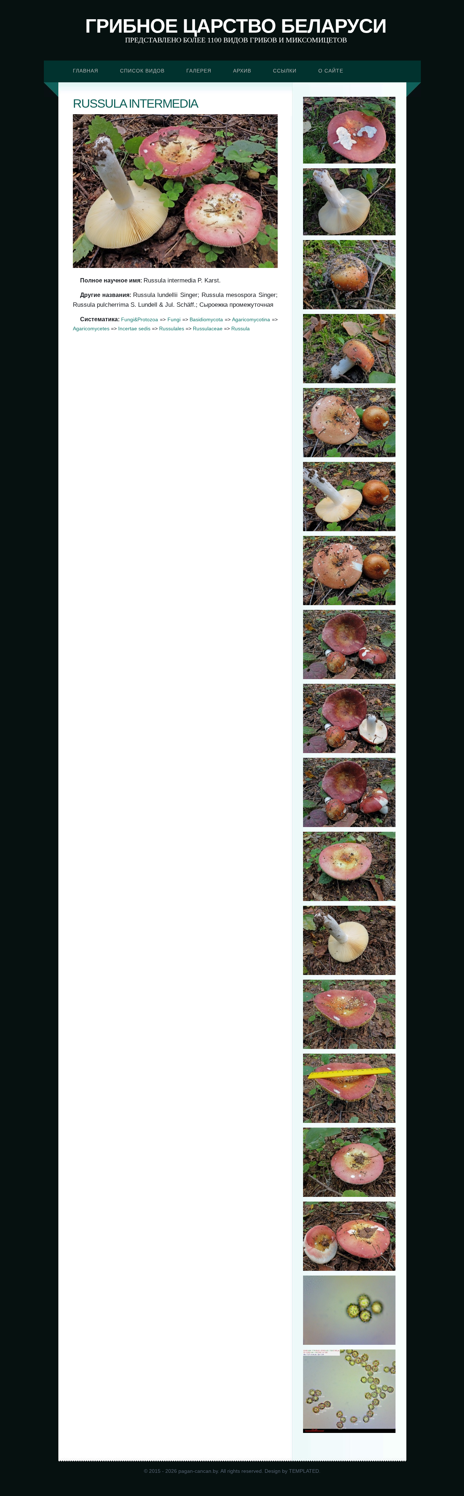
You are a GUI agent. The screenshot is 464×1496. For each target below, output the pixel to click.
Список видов (142, 71)
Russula (240, 328)
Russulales (171, 328)
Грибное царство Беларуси (235, 26)
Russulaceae (208, 328)
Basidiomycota (206, 319)
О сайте (330, 71)
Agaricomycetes (91, 328)
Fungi (174, 319)
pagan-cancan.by (198, 1471)
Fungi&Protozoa (139, 319)
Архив (242, 71)
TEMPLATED (304, 1471)
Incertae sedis (134, 328)
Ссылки (285, 71)
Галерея (198, 71)
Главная (85, 71)
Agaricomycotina (251, 319)
